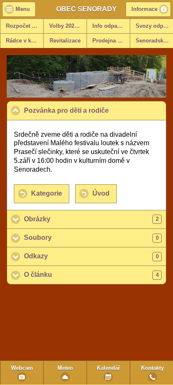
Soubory (91, 237)
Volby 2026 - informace (67, 26)
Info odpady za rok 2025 (111, 26)
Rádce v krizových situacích (24, 41)
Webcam (22, 368)
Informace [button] (144, 9)
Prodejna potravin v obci (111, 41)
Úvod (101, 193)
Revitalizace (65, 41)
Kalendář (108, 368)
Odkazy (91, 256)
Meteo (65, 368)
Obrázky (91, 219)
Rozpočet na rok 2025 (24, 26)
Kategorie (46, 193)
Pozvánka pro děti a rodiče (95, 110)
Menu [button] (23, 9)
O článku (91, 274)
